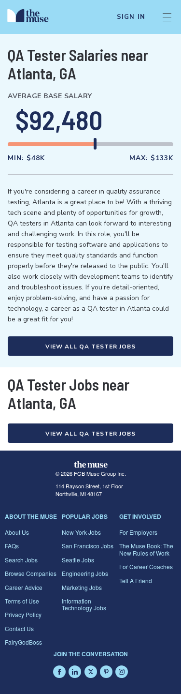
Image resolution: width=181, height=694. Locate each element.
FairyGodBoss (23, 642)
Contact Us (19, 628)
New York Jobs (81, 532)
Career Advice (23, 587)
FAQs (12, 546)
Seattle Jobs (78, 560)
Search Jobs (21, 560)
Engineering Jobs (85, 573)
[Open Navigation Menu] (167, 17)
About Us (17, 532)
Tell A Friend (135, 580)
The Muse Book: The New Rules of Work (146, 549)
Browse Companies (30, 573)
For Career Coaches (146, 566)
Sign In (131, 17)
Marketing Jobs (82, 587)
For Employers (138, 532)
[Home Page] (33, 16)
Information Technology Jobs (84, 604)
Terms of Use (22, 601)
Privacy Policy (23, 614)
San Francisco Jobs (87, 546)
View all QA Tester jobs (90, 346)
